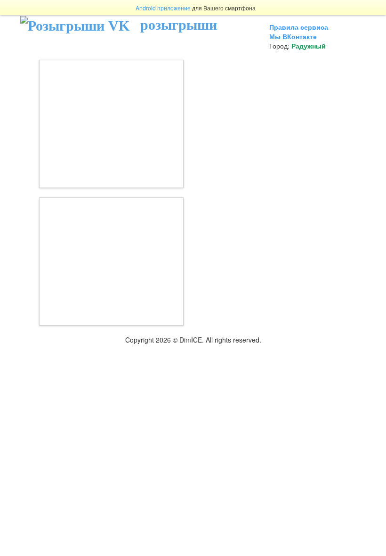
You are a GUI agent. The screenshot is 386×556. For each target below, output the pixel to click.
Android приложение (163, 8)
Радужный (308, 45)
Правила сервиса (298, 27)
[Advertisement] (111, 124)
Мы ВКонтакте (293, 36)
